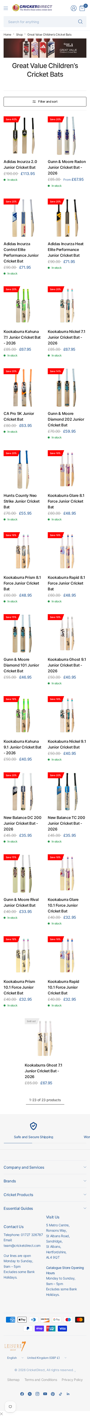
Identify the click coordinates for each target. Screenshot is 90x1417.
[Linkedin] (68, 1394)
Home (7, 34)
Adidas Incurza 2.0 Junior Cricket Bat (20, 164)
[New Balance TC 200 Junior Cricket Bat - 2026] (67, 791)
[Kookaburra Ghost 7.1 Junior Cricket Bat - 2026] (45, 1038)
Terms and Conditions (40, 1380)
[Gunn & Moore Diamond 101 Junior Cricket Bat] (23, 633)
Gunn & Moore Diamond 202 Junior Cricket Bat (66, 419)
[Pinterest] (53, 1394)
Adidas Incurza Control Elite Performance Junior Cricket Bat (21, 252)
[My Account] (73, 8)
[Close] (1, 1413)
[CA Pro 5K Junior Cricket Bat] (23, 387)
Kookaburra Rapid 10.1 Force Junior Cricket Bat (63, 987)
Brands (10, 1181)
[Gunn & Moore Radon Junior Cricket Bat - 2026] (67, 135)
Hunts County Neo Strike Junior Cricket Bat (21, 501)
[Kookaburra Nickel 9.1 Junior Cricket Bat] (67, 715)
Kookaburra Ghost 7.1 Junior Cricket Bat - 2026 (43, 1071)
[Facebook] (22, 1394)
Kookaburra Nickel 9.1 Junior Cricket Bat (67, 744)
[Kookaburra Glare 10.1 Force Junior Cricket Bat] (67, 873)
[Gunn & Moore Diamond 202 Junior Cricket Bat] (67, 387)
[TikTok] (60, 1394)
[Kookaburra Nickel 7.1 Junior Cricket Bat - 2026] (67, 305)
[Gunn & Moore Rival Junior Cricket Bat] (23, 873)
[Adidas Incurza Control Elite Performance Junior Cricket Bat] (23, 218)
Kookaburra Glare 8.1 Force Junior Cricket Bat (66, 501)
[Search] (80, 21)
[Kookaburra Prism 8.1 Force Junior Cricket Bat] (23, 551)
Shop (19, 34)
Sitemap (13, 1380)
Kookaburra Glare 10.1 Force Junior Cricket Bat (63, 905)
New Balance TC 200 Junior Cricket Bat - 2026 (66, 823)
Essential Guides (18, 1208)
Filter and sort (47, 101)
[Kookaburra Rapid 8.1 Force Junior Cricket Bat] (67, 551)
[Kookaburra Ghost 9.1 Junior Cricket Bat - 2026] (67, 633)
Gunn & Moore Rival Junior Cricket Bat (21, 902)
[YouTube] (45, 1394)
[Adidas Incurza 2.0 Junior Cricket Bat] (23, 135)
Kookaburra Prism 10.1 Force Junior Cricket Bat (19, 987)
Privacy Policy (72, 1380)
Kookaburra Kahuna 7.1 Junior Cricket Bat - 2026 (22, 337)
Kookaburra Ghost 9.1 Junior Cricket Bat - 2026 (67, 665)
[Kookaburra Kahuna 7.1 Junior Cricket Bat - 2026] (23, 305)
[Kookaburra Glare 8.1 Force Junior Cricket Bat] (67, 469)
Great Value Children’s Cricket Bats (49, 34)
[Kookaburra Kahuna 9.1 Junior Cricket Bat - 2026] (23, 715)
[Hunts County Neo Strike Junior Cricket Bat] (23, 469)
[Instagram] (37, 1394)
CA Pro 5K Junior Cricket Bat (19, 416)
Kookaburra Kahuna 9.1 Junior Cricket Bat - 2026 (22, 747)
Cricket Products (18, 1194)
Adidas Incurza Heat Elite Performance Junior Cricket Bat (66, 249)
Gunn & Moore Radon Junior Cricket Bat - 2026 (67, 167)
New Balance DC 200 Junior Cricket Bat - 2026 (22, 823)
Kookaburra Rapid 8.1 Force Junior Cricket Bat (66, 583)
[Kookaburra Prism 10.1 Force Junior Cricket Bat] (23, 955)
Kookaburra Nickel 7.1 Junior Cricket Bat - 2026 (66, 337)
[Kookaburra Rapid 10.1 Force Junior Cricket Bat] (67, 955)
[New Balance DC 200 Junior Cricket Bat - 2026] (23, 791)
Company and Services (24, 1167)
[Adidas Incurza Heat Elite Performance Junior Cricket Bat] (67, 218)
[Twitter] (30, 1394)
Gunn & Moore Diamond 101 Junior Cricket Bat (21, 665)
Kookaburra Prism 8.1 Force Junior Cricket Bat (22, 583)
